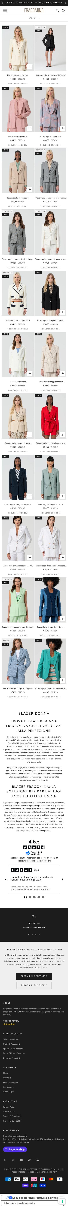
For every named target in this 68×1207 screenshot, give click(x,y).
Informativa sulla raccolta (19, 1203)
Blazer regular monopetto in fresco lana (50, 198)
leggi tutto (36, 879)
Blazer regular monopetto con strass (50, 259)
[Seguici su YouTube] (21, 1160)
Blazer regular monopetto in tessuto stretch (50, 688)
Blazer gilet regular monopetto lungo (18, 627)
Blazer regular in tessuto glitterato (50, 75)
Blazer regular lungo (17, 382)
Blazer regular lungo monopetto (17, 504)
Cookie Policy (9, 1111)
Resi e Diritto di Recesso (14, 1053)
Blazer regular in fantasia (50, 136)
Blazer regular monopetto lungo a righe (17, 688)
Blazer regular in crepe (17, 136)
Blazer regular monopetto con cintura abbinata (17, 443)
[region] (34, 921)
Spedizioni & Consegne (13, 1049)
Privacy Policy (9, 1107)
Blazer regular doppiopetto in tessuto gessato (50, 382)
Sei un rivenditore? (11, 1039)
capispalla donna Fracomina (28, 777)
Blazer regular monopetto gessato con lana (17, 566)
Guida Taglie (8, 1092)
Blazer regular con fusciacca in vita (50, 443)
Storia (5, 1073)
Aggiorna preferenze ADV (42, 1172)
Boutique (7, 1078)
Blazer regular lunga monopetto (50, 320)
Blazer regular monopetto (18, 198)
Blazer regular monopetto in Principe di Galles (17, 259)
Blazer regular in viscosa (17, 75)
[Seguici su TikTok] (29, 1160)
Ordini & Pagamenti (11, 1044)
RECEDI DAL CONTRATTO (34, 976)
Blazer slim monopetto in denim (50, 627)
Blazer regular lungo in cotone (50, 504)
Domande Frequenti (11, 1058)
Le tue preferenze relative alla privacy (35, 1197)
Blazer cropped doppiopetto (18, 320)
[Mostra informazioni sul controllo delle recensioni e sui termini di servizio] (57, 857)
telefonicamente (20, 1136)
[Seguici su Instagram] (13, 1160)
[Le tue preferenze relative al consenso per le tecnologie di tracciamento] (62, 1201)
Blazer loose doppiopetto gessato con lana (50, 566)
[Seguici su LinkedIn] (37, 1160)
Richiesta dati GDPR (12, 1121)
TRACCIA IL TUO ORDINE (34, 985)
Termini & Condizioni (12, 1116)
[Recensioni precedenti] (5, 879)
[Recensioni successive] (62, 879)
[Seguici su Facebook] (4, 1160)
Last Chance (8, 1087)
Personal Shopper (10, 1082)
